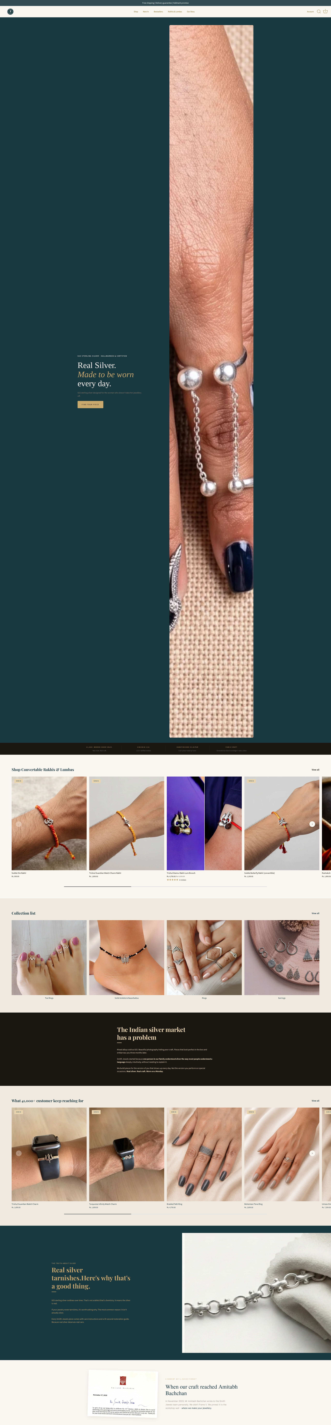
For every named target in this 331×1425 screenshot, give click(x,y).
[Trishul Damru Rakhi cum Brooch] (204, 823)
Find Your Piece (90, 404)
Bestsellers (158, 11)
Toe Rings (49, 998)
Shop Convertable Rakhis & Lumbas (43, 769)
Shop (136, 11)
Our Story (191, 11)
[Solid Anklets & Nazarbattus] (126, 957)
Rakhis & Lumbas (175, 11)
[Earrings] (281, 957)
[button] (19, 824)
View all (315, 769)
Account (310, 11)
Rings (204, 998)
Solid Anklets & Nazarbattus (127, 998)
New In (146, 11)
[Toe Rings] (49, 957)
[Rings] (204, 957)
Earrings (281, 998)
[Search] (319, 11)
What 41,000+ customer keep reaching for (47, 1100)
